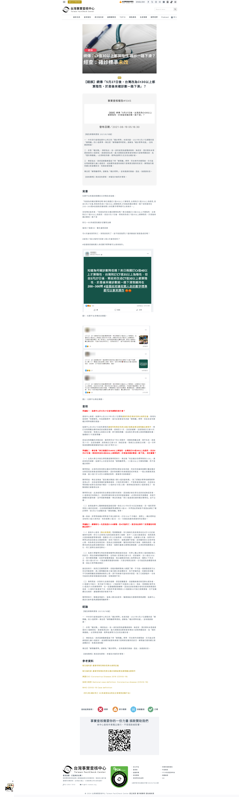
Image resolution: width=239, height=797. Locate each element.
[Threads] (167, 2)
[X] (152, 2)
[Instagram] (156, 2)
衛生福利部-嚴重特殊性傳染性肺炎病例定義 (100, 666)
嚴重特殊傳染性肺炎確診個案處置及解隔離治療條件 (129, 427)
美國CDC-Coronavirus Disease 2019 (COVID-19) (105, 677)
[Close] (12, 781)
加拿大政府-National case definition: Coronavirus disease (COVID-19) (115, 682)
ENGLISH (140, 2)
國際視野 (154, 17)
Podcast (165, 17)
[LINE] (175, 2)
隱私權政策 (150, 793)
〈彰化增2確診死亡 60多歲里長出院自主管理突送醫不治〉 (107, 693)
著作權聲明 (141, 793)
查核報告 (87, 17)
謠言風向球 (99, 17)
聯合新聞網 (105, 532)
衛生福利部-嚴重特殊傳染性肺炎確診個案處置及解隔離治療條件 (109, 671)
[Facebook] (148, 2)
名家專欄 (143, 17)
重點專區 (132, 17)
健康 (119, 77)
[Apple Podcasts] (163, 2)
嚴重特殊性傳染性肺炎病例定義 (135, 416)
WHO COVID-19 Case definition (97, 688)
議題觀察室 (111, 17)
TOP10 (123, 17)
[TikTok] (171, 2)
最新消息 (76, 17)
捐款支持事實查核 (75, 2)
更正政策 (132, 793)
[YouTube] (160, 2)
